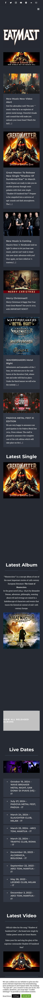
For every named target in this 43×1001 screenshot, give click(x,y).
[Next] (38, 767)
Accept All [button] (26, 996)
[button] (21, 788)
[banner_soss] (21, 53)
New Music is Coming (18, 241)
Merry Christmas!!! (16, 298)
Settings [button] (16, 996)
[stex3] (12, 767)
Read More (7, 996)
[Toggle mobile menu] (38, 9)
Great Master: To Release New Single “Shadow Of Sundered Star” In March (20, 176)
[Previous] (5, 767)
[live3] (31, 767)
